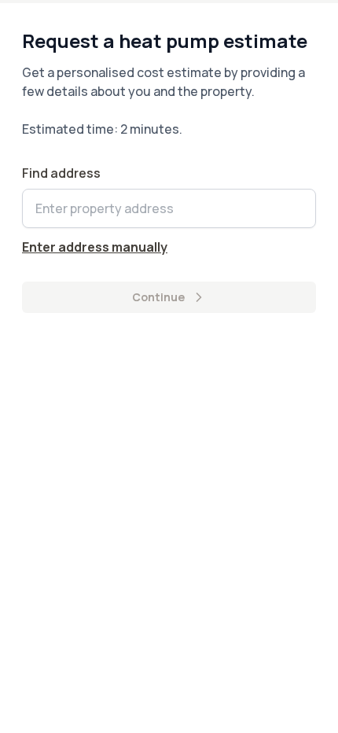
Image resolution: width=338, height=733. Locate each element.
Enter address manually (94, 247)
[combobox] (169, 208)
